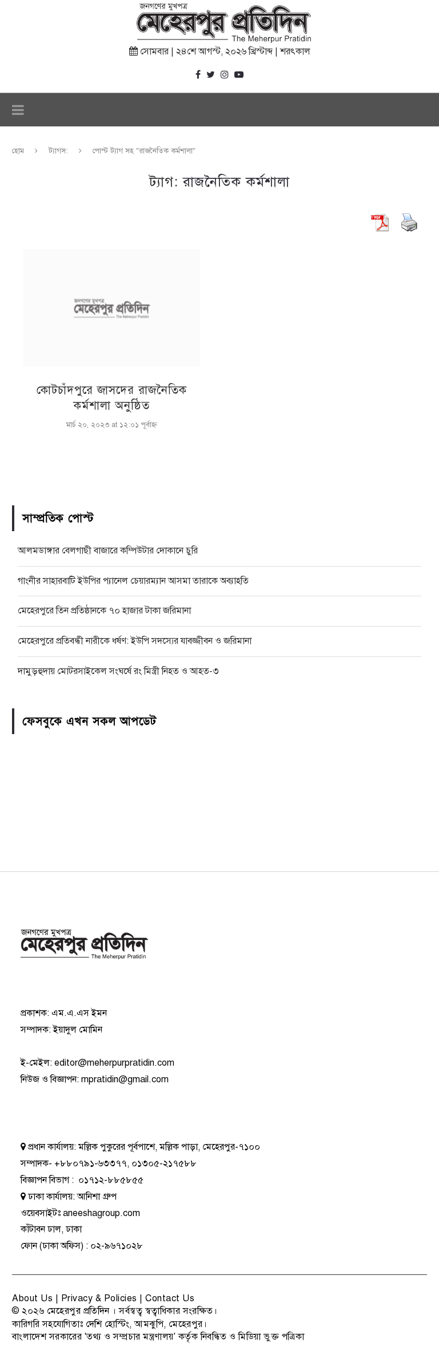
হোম (18, 151)
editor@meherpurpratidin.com (114, 1063)
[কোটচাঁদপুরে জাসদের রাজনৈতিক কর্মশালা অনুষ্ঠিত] (111, 307)
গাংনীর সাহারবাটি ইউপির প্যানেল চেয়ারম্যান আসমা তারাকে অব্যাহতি (133, 581)
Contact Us (169, 1298)
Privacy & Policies (99, 1298)
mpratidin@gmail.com (125, 1079)
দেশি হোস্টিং (108, 1324)
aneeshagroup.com (101, 1213)
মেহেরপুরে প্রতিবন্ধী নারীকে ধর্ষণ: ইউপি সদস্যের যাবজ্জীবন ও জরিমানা (135, 641)
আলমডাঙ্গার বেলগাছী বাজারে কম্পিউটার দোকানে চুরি (108, 550)
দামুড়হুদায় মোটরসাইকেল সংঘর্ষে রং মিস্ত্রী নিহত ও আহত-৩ (118, 671)
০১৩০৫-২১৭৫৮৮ (164, 1163)
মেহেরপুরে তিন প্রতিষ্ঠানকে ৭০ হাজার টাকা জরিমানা (104, 610)
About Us (32, 1298)
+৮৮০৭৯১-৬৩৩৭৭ (90, 1163)
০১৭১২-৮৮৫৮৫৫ (109, 1180)
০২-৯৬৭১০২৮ (116, 1246)
